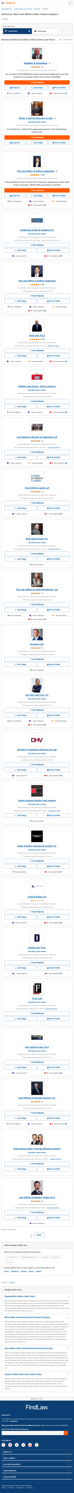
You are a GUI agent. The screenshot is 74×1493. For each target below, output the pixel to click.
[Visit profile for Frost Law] (37, 989)
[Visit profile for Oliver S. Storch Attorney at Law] (37, 108)
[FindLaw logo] (11, 3)
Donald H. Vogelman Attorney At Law (37, 749)
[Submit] (66, 1433)
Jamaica (38, 1271)
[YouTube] (10, 1445)
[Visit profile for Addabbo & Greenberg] (37, 53)
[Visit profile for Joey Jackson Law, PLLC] (37, 1037)
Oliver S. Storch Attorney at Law (35, 118)
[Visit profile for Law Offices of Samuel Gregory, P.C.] (37, 1088)
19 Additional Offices (51, 1009)
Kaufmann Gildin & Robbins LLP (37, 229)
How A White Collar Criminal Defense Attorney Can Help (28, 1348)
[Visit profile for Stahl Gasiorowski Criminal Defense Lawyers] (37, 1139)
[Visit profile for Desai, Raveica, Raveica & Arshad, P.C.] (37, 836)
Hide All (12, 1282)
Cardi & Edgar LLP (37, 896)
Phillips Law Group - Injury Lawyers (37, 386)
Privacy (11, 1488)
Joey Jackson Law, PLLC (37, 1047)
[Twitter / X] (17, 1445)
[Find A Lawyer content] (70, 1458)
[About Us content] (70, 1452)
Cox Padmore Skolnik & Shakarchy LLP (37, 437)
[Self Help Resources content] (70, 1464)
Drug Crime (56, 1257)
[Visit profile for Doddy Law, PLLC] (37, 938)
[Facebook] (3, 1445)
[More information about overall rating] (43, 175)
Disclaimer (20, 1488)
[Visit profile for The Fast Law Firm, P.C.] (37, 685)
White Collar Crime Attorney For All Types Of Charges (27, 1317)
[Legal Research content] (70, 1471)
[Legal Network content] (70, 1477)
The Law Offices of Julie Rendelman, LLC (37, 589)
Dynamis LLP (37, 644)
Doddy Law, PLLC (37, 947)
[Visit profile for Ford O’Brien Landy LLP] (37, 478)
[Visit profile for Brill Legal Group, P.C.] (37, 529)
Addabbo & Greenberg (35, 63)
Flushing (23, 1271)
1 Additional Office (55, 1159)
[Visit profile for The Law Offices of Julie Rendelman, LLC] (37, 580)
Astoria (31, 1271)
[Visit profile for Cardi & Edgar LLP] (37, 887)
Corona (6, 1271)
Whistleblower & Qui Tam (29, 1257)
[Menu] (3, 3)
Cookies (29, 1488)
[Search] (70, 3)
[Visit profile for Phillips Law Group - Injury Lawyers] (37, 377)
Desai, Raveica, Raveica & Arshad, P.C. (37, 845)
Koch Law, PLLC (37, 335)
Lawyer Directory (6, 9)
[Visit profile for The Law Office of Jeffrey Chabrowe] (37, 161)
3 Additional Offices (53, 447)
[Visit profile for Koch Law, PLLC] (37, 326)
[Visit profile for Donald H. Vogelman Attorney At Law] (37, 740)
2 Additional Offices (53, 346)
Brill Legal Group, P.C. (37, 538)
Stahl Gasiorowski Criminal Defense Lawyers (37, 1148)
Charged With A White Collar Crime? (19, 1296)
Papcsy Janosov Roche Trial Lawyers (37, 800)
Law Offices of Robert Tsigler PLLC (37, 1197)
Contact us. (13, 1421)
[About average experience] (66, 93)
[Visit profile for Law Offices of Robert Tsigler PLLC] (37, 1188)
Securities (45, 1257)
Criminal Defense (11, 1257)
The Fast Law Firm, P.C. (37, 694)
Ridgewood (14, 1271)
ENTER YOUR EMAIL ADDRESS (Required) (15, 1429)
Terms (4, 1488)
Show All (4, 1282)
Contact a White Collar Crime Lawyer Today (23, 1374)
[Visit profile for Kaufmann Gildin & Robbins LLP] (37, 220)
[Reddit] (30, 1445)
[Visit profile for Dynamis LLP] (37, 634)
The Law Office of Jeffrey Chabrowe (35, 171)
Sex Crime (9, 1262)
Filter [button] (6, 19)
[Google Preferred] (37, 1445)
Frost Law (37, 998)
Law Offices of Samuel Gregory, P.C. (37, 1097)
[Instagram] (23, 1445)
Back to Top (38, 1399)
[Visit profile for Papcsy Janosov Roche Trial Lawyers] (37, 791)
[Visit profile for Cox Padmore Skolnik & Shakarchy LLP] (37, 427)
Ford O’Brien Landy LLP (37, 487)
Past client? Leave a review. (37, 122)
